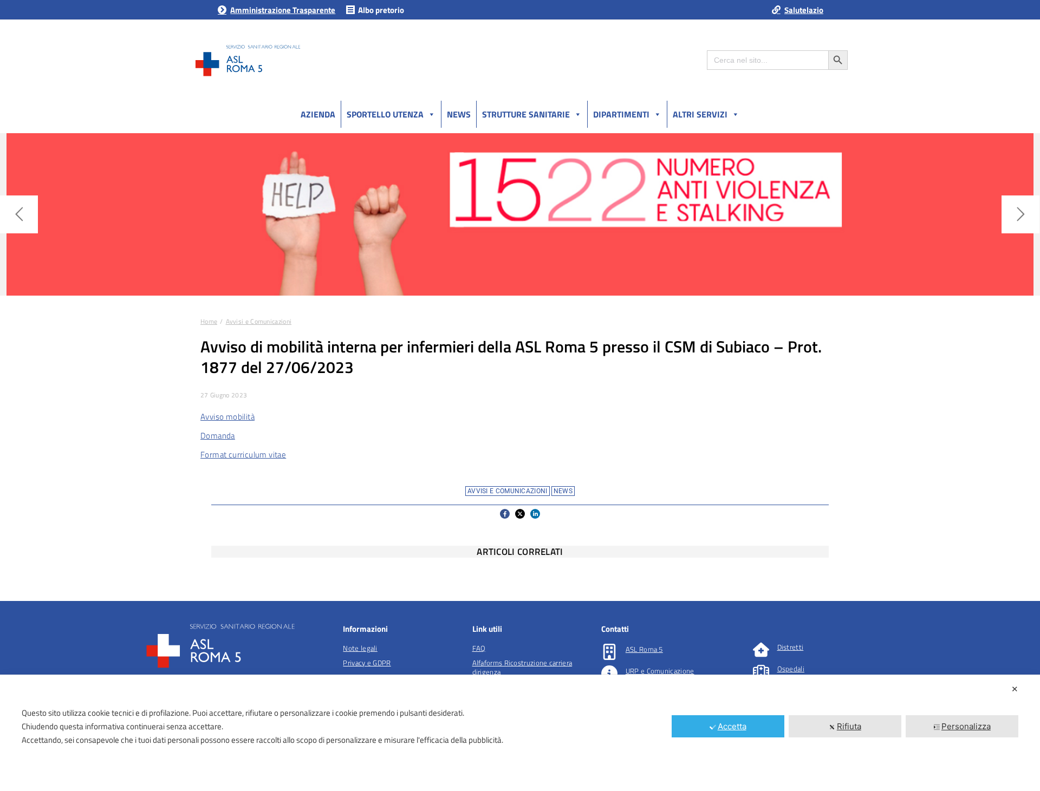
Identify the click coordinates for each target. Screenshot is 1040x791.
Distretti (790, 647)
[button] (505, 514)
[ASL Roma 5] (609, 652)
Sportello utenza (385, 114)
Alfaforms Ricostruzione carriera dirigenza (522, 667)
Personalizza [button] (966, 726)
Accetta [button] (732, 726)
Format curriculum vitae (243, 454)
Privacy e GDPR (367, 662)
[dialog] (520, 733)
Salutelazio (803, 10)
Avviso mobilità (227, 416)
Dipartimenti (621, 114)
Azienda (318, 114)
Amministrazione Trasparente (282, 10)
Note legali (360, 648)
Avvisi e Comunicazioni (507, 491)
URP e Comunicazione (660, 670)
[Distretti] (761, 650)
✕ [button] (1014, 689)
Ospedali (790, 668)
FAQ (479, 648)
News (459, 114)
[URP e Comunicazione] (609, 673)
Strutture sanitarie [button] (526, 114)
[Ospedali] (761, 671)
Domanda (217, 435)
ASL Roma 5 (644, 649)
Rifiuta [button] (849, 726)
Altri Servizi (700, 114)
